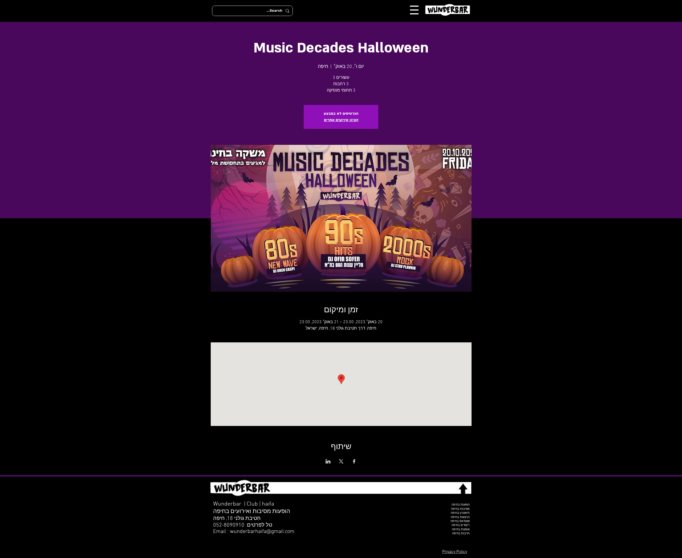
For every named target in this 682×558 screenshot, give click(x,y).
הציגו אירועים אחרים (341, 119)
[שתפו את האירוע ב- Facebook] (354, 461)
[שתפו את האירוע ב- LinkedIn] (328, 461)
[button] (414, 10)
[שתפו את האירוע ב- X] (341, 461)
